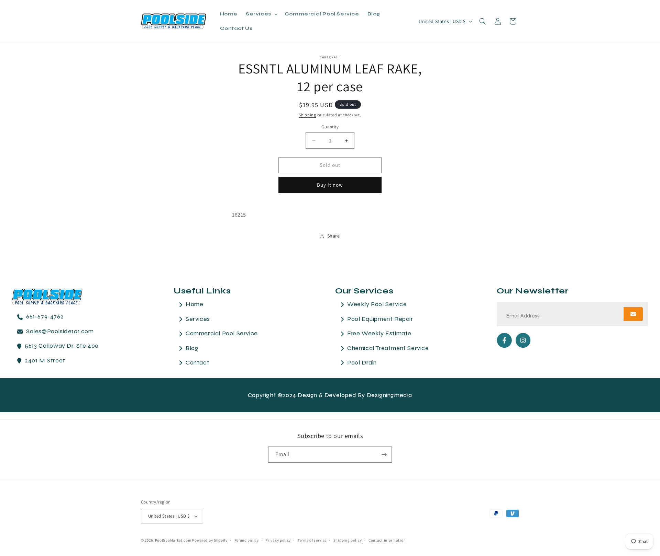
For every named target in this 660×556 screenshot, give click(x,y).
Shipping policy (347, 539)
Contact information (387, 539)
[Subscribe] (384, 455)
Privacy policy (278, 539)
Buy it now (330, 185)
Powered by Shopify (210, 540)
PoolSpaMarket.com (173, 540)
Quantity (330, 127)
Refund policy (246, 539)
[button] (261, 14)
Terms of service (312, 539)
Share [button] (333, 236)
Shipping (307, 114)
